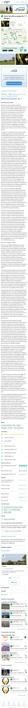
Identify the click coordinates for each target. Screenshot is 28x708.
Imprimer (8, 705)
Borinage (4, 428)
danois (3, 96)
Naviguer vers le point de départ (13, 531)
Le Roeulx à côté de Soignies (9, 602)
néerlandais (15, 96)
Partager (19, 705)
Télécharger (14, 705)
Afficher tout (14, 582)
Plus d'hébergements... (21, 662)
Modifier (24, 705)
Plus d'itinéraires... (22, 629)
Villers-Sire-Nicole (18, 428)
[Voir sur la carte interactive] (14, 44)
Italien (14, 94)
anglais (24, 94)
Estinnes (10, 428)
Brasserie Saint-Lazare (7, 677)
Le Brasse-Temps (5, 686)
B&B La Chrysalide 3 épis (8, 635)
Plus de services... (22, 695)
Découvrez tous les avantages (14, 83)
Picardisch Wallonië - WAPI (8, 425)
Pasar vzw (14, 21)
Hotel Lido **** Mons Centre (9, 653)
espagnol (8, 96)
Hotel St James (5, 644)
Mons (2, 668)
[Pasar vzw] (20, 11)
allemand (19, 94)
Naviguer (3, 705)
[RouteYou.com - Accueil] (7, 2)
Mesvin (18, 425)
